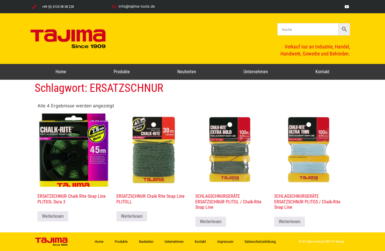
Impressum (225, 241)
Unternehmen (256, 71)
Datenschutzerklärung (260, 241)
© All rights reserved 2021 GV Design (321, 241)
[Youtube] (346, 6)
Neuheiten (186, 71)
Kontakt (322, 71)
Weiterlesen (53, 216)
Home (61, 71)
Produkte (122, 71)
